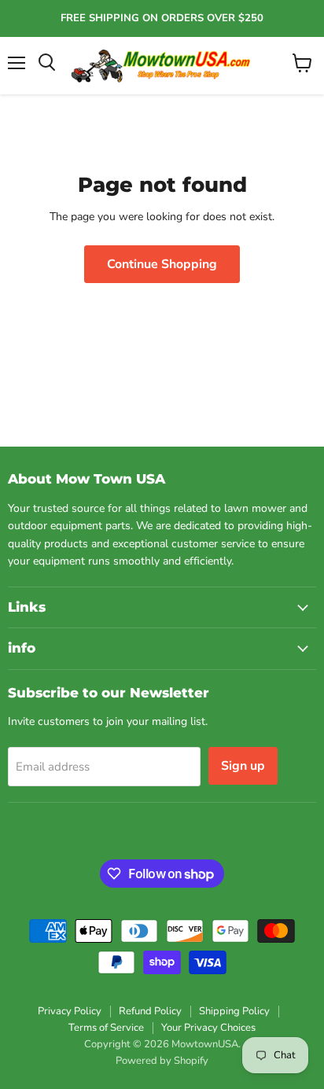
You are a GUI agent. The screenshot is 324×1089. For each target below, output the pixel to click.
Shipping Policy (234, 1011)
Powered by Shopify (162, 1061)
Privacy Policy (69, 1011)
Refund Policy (150, 1011)
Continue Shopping (162, 264)
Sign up (243, 765)
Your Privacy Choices (208, 1028)
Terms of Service (106, 1028)
